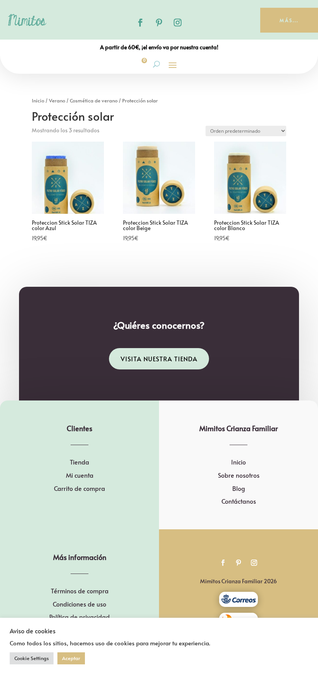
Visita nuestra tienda (159, 358)
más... (289, 20)
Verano (57, 100)
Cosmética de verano (94, 100)
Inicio (38, 100)
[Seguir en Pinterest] (159, 22)
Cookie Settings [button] (31, 658)
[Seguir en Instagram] (177, 22)
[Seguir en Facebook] (140, 22)
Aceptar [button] (71, 658)
